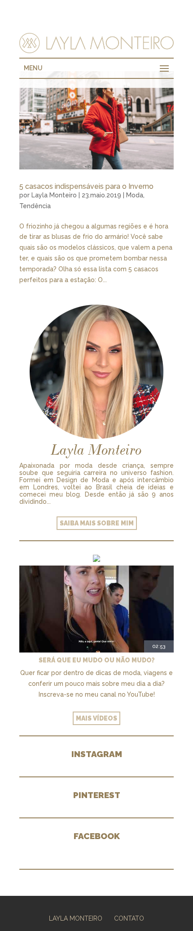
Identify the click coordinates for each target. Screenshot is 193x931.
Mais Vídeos (96, 718)
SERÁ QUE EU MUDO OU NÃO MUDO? (97, 660)
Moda (134, 195)
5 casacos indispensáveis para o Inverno (86, 186)
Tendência (35, 206)
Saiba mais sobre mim (97, 523)
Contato (129, 918)
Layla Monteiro (54, 195)
